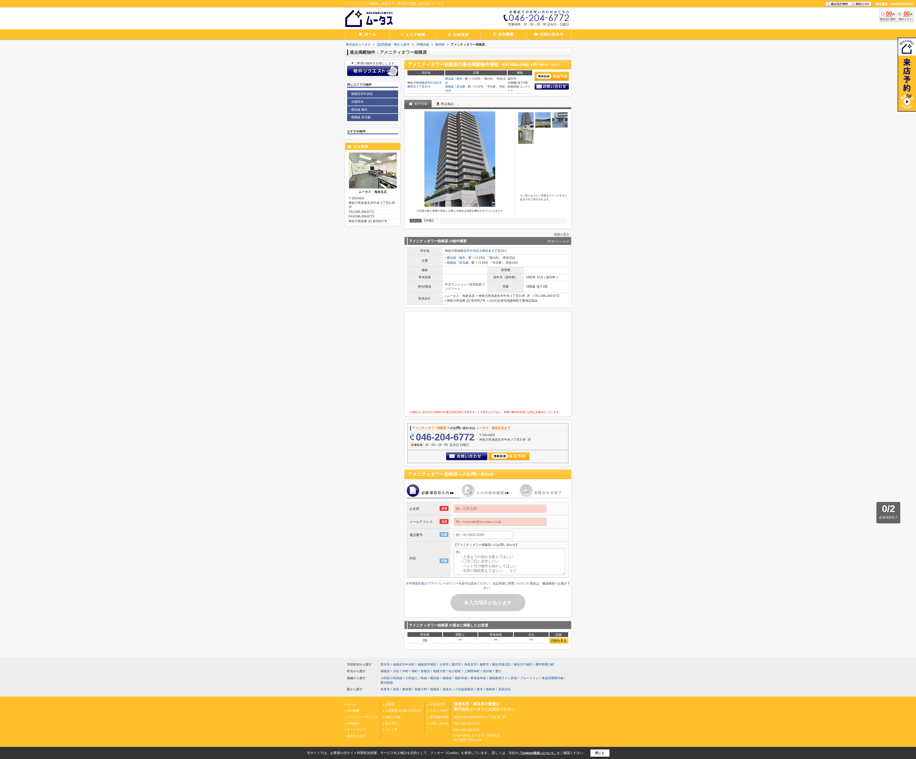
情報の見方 (561, 234)
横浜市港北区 (501, 664)
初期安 (390, 704)
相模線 (449, 86)
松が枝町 (455, 671)
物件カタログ (356, 736)
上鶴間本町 (472, 671)
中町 (405, 671)
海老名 (447, 689)
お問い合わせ (439, 723)
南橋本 (490, 689)
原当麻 (461, 86)
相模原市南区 (427, 664)
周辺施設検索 (439, 717)
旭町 (414, 671)
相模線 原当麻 (361, 117)
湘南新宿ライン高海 (503, 678)
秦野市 (484, 664)
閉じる (599, 753)
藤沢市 (456, 664)
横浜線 (449, 78)
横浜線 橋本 (359, 109)
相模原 (385, 671)
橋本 (459, 78)
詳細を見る (559, 640)
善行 (498, 671)
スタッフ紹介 (439, 710)
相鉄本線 (461, 678)
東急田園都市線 (552, 678)
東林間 (406, 689)
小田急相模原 (464, 689)
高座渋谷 (504, 689)
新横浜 (425, 671)
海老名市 (470, 664)
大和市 (444, 664)
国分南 (487, 671)
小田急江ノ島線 (416, 678)
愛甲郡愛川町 (545, 664)
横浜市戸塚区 (523, 664)
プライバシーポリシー (442, 583)
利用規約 (415, 583)
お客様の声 (437, 704)
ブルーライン (529, 678)
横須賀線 (386, 682)
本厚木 (385, 689)
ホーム (351, 704)
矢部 (396, 689)
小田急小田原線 (391, 678)
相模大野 (439, 671)
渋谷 (396, 671)
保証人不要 (393, 717)
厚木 (480, 689)
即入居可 (391, 723)
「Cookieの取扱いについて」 (538, 753)
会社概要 (353, 710)
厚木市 (385, 664)
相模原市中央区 (429, 82)
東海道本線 (478, 678)
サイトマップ (356, 729)
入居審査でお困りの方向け (403, 710)
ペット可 (391, 729)
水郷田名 (485, 251)
